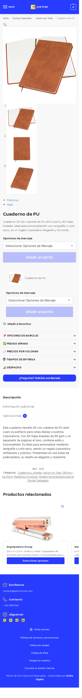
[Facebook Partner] (17, 621)
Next (10, 205)
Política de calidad (39, 645)
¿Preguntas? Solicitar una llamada (39, 378)
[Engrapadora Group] (35, 521)
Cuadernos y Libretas (30, 472)
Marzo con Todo (44, 18)
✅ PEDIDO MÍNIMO (15, 343)
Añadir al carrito (39, 257)
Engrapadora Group (19, 547)
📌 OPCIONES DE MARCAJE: (21, 335)
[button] (5, 25)
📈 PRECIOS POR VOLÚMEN (20, 351)
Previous (13, 200)
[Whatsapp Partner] (4, 621)
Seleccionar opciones (35, 560)
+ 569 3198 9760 (11, 605)
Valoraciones (14, 416)
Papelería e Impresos (26, 476)
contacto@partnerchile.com (18, 591)
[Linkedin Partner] (23, 621)
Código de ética (39, 653)
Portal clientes (42, 629)
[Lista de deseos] (62, 506)
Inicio (6, 18)
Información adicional (18, 407)
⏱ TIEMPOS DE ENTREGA (19, 359)
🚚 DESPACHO (12, 367)
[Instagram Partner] (10, 621)
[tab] (39, 397)
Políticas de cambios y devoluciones (39, 637)
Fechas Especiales (22, 18)
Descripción (12, 397)
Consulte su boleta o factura (39, 668)
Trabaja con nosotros (39, 660)
